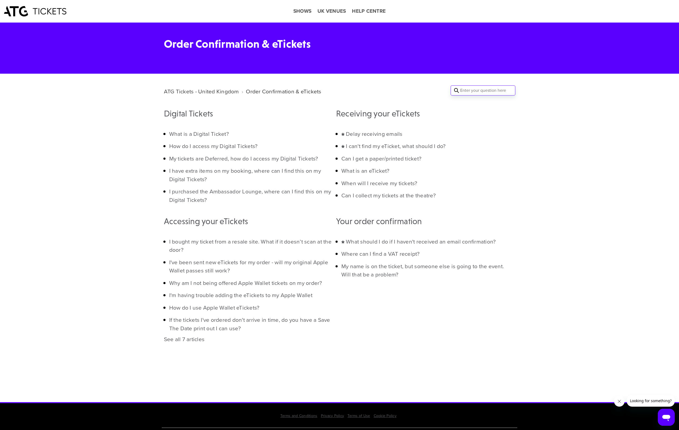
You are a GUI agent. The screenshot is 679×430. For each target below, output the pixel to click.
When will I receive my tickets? (379, 183)
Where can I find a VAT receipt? (380, 254)
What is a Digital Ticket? (199, 134)
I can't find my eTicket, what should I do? (396, 146)
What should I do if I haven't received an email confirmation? (421, 241)
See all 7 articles (184, 339)
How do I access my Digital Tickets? (213, 146)
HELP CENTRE (369, 11)
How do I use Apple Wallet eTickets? (214, 307)
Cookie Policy (385, 416)
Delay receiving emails (374, 134)
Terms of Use (358, 416)
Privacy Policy (332, 416)
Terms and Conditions (298, 416)
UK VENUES (331, 11)
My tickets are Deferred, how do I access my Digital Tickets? (243, 158)
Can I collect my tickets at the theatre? (388, 195)
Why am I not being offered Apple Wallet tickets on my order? (245, 283)
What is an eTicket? (365, 171)
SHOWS (302, 11)
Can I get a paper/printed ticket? (381, 158)
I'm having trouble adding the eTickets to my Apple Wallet (240, 295)
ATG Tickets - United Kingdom (201, 91)
